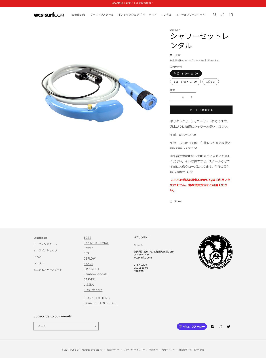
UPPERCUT (92, 269)
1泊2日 (210, 81)
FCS (86, 253)
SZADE (88, 263)
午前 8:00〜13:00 (186, 73)
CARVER (89, 279)
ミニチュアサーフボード (47, 269)
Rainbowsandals (95, 274)
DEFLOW (90, 258)
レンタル (38, 263)
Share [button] (178, 201)
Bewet (88, 248)
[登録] (94, 326)
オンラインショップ (45, 250)
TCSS (87, 237)
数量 (172, 89)
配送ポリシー (168, 349)
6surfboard (40, 237)
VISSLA (89, 284)
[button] (131, 14)
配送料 (178, 60)
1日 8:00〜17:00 (185, 81)
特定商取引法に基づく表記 (191, 349)
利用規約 (153, 349)
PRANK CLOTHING (97, 298)
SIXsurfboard (93, 289)
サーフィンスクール (45, 244)
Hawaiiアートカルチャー (100, 303)
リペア (37, 256)
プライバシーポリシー (134, 349)
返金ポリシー (113, 349)
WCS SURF (75, 349)
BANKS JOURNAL (96, 243)
